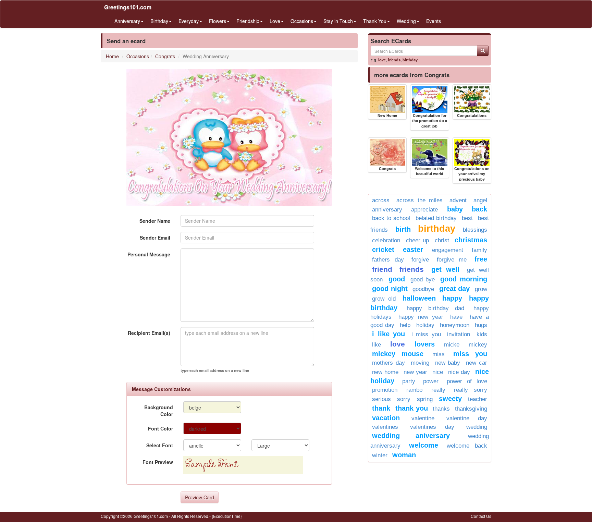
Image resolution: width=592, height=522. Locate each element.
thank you (411, 408)
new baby (447, 363)
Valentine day (466, 418)
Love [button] (275, 20)
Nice (437, 372)
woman (404, 455)
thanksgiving (471, 408)
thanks (441, 408)
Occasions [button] (302, 20)
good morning (463, 279)
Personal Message (148, 254)
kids (482, 334)
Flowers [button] (217, 20)
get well (445, 269)
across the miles (419, 200)
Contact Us (481, 516)
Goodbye (423, 289)
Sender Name (154, 220)
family (479, 250)
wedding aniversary (411, 435)
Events (433, 20)
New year (415, 372)
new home (385, 372)
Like (376, 344)
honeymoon (454, 325)
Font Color (160, 428)
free (480, 259)
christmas (471, 240)
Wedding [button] (406, 20)
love (382, 59)
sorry (403, 399)
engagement (447, 250)
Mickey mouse (397, 353)
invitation (458, 334)
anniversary (387, 209)
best (467, 218)
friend (382, 269)
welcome (423, 445)
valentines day (432, 427)
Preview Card (199, 497)
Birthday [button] (159, 20)
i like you (388, 334)
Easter (413, 249)
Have (456, 317)
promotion (384, 390)
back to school (391, 218)
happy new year (420, 317)
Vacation (386, 418)
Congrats (165, 56)
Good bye (422, 279)
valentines (385, 427)
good (396, 279)
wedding (476, 427)
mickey (478, 344)
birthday (410, 59)
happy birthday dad (435, 308)
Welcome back (467, 445)
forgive (420, 259)
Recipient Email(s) (149, 332)
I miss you (426, 334)
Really (438, 390)
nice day (459, 372)
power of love (467, 381)
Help (405, 325)
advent (458, 200)
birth (403, 229)
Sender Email (155, 237)
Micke (451, 344)
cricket (383, 249)
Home (112, 56)
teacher (477, 399)
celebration (386, 240)
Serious (381, 399)
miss (438, 354)
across (381, 200)
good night (390, 288)
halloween (419, 298)
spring (425, 399)
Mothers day (388, 363)
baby (455, 209)
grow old (384, 298)
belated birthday (436, 218)
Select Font (159, 445)
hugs (481, 325)
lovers (425, 344)
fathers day (388, 259)
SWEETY (450, 398)
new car (476, 363)
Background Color (158, 410)
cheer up (417, 240)
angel (480, 200)
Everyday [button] (188, 20)
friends (394, 59)
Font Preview (158, 462)
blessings (475, 230)
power (431, 381)
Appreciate (424, 209)
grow (481, 289)
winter (379, 455)
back (479, 209)
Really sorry (470, 390)
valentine (422, 418)
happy (452, 298)
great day (454, 288)
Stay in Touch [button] (338, 20)
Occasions (137, 56)
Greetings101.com (127, 7)
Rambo (414, 390)
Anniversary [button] (127, 20)
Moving (420, 363)
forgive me (452, 259)
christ (442, 240)
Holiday (425, 325)
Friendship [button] (247, 20)
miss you (470, 353)
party (408, 381)
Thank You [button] (374, 20)
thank (381, 408)
